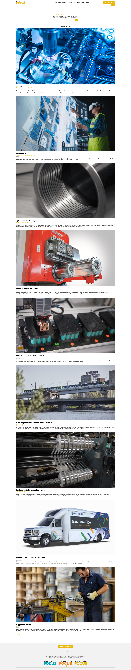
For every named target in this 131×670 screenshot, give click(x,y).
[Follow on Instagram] (67, 666)
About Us (87, 2)
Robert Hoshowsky (20, 425)
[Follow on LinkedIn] (64, 666)
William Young (19, 156)
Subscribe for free (109, 2)
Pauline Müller (19, 291)
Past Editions (71, 2)
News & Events (64, 2)
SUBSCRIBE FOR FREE (65, 646)
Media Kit (82, 2)
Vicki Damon (19, 223)
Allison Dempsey (19, 89)
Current (59, 2)
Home (56, 2)
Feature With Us (77, 2)
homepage (67, 17)
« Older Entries (19, 634)
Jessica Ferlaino (19, 560)
